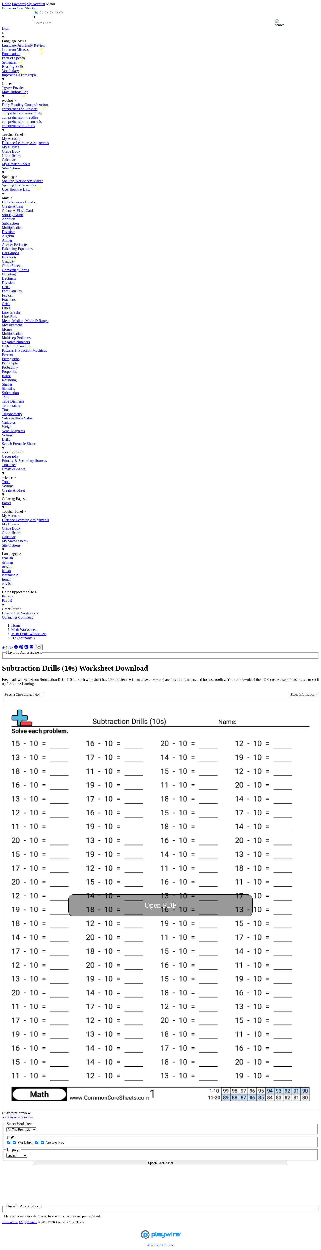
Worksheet (26, 1143)
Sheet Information (303, 694)
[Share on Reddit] (26, 648)
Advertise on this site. (160, 1245)
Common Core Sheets (18, 8)
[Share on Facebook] (16, 648)
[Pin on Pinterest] (21, 648)
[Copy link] (39, 647)
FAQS (22, 1222)
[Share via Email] (32, 648)
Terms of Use (10, 1222)
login (5, 28)
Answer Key (54, 1143)
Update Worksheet (160, 1163)
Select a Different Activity (22, 694)
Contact (32, 1222)
